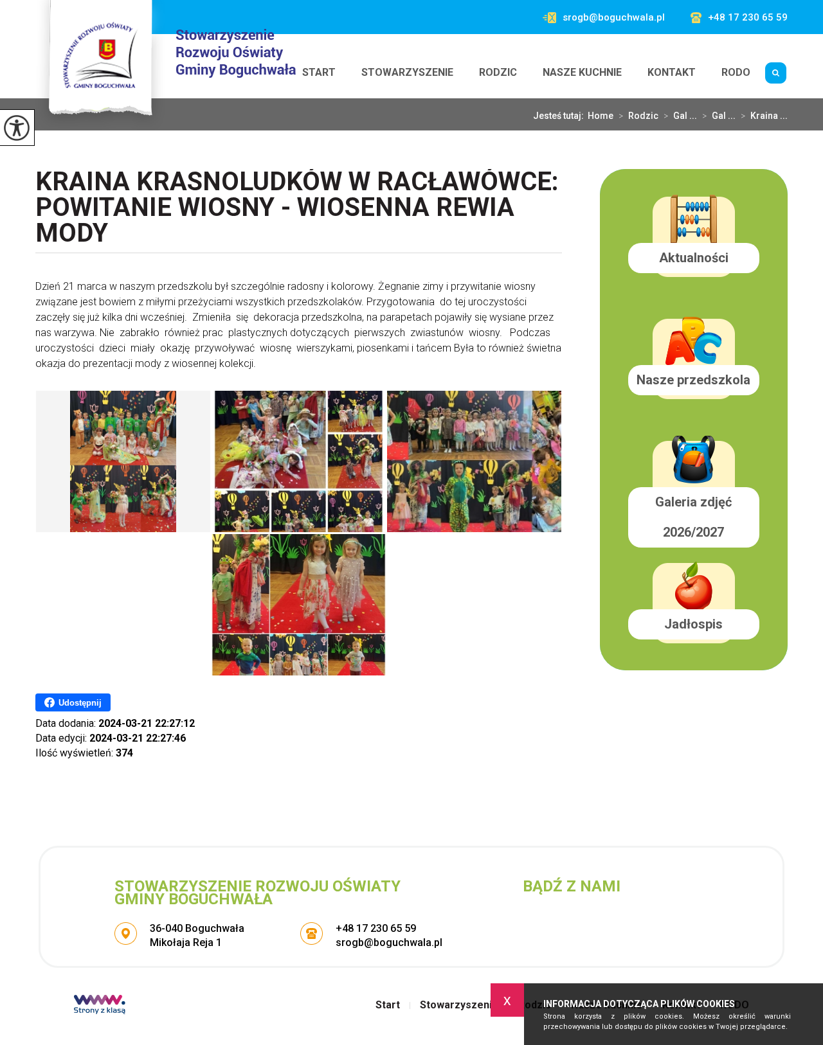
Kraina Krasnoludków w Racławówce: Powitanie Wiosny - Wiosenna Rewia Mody (297, 208)
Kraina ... (764, 115)
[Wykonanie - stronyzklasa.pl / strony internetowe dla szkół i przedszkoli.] (99, 1006)
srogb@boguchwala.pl (614, 17)
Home (600, 115)
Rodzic (498, 72)
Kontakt (671, 72)
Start (319, 72)
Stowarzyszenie (407, 72)
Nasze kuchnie (582, 72)
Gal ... (680, 115)
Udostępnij (80, 703)
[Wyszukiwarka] (775, 72)
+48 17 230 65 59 (748, 17)
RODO (735, 72)
